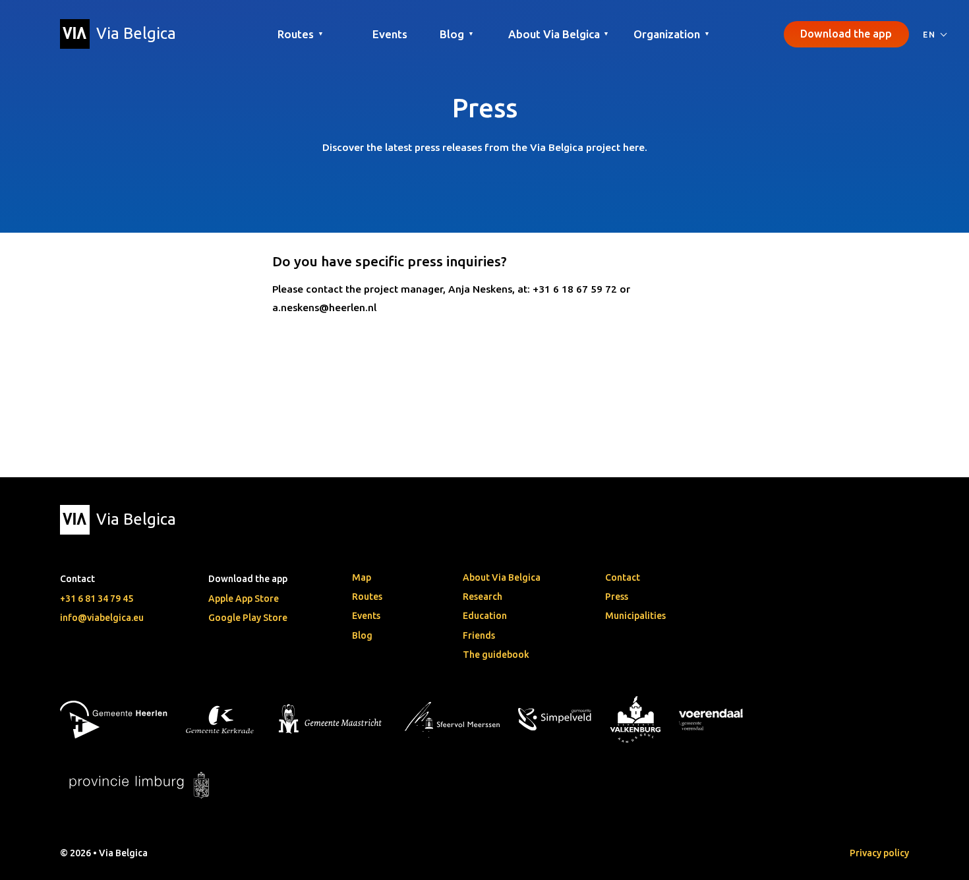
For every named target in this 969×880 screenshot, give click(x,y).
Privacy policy (879, 853)
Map (361, 577)
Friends (479, 635)
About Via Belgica (502, 577)
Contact (622, 577)
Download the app (846, 34)
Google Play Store (247, 617)
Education (485, 615)
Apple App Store (243, 598)
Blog (362, 635)
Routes (367, 596)
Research (482, 596)
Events (389, 34)
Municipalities (635, 615)
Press (616, 596)
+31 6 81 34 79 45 (96, 598)
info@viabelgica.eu (102, 617)
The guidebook (496, 654)
